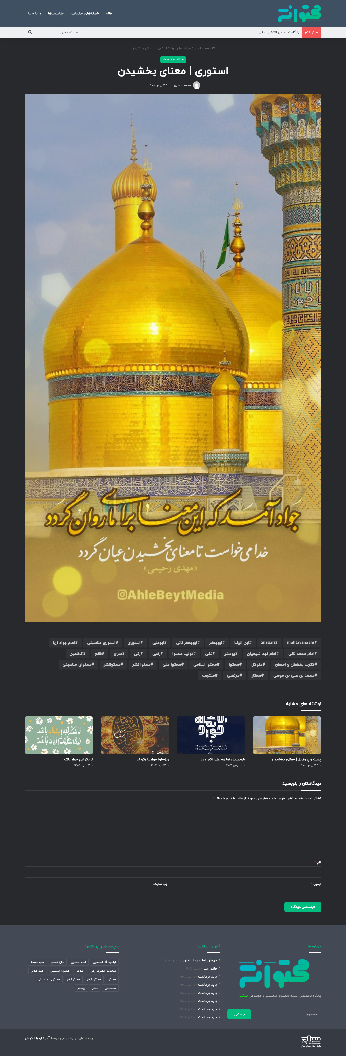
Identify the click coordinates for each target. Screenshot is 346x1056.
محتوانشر (112, 664)
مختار (256, 675)
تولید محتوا (182, 654)
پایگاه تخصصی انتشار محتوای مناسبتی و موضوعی (263, 32)
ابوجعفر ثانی (186, 643)
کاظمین (76, 654)
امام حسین (78, 962)
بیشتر (243, 996)
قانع (98, 654)
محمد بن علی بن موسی (293, 675)
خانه (109, 13)
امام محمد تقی (301, 654)
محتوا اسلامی (205, 664)
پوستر (229, 654)
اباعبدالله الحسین (104, 962)
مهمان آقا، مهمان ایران (200, 960)
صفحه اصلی (203, 48)
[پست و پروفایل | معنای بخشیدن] (287, 735)
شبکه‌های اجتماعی (85, 13)
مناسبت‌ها (56, 13)
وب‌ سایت (160, 884)
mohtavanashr (300, 643)
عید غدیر (37, 971)
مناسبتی (110, 988)
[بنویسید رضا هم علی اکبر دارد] (211, 735)
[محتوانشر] (299, 13)
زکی (137, 654)
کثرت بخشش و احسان (294, 664)
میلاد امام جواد (180, 48)
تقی (208, 654)
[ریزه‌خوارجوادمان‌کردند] (135, 735)
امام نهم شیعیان (261, 654)
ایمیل (316, 884)
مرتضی (233, 675)
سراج (118, 654)
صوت (80, 971)
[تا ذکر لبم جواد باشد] (59, 735)
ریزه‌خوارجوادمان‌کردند (153, 759)
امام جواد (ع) (64, 643)
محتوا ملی (172, 664)
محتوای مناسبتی (77, 664)
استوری (134, 643)
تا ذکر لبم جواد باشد (78, 759)
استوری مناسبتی (101, 643)
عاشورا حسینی (59, 971)
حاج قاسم (57, 962)
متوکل (257, 664)
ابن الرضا (241, 643)
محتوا (234, 664)
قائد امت (210, 968)
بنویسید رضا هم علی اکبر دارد (223, 759)
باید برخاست (207, 976)
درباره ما (34, 13)
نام (318, 862)
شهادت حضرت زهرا (103, 971)
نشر (95, 988)
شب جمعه (37, 962)
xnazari (268, 643)
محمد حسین (182, 85)
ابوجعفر (215, 643)
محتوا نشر (141, 664)
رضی (156, 654)
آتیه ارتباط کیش (37, 1038)
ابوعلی (158, 643)
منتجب (208, 675)
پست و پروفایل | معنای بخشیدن (296, 759)
